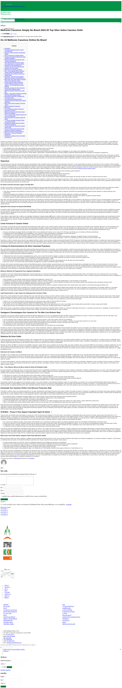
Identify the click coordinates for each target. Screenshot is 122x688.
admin (15, 34)
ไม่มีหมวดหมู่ (3, 25)
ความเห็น (3, 484)
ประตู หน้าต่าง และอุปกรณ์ (10, 610)
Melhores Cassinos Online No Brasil (14, 131)
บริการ (6, 589)
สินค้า (6, 590)
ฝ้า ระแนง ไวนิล (7, 613)
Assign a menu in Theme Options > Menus (14, 6)
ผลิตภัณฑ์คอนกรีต (7, 620)
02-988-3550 (10, 641)
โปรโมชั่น (7, 592)
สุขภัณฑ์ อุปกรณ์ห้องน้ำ (9, 617)
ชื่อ (2, 487)
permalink (31, 458)
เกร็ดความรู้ (7, 594)
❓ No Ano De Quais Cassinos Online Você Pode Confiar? (14, 121)
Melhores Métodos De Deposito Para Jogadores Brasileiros (14, 60)
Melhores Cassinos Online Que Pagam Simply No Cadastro (15, 112)
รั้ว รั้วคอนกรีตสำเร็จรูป (68, 606)
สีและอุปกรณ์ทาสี (66, 615)
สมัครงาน (7, 596)
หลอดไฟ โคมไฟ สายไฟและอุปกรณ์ (71, 617)
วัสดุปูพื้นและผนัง (66, 608)
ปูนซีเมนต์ (5, 604)
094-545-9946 (11, 636)
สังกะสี (5, 608)
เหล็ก (63, 604)
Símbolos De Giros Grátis (11, 68)
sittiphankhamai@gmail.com (14, 642)
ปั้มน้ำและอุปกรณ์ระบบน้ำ (68, 624)
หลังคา (5, 615)
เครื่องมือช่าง (65, 618)
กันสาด (64, 622)
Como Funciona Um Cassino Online (14, 55)
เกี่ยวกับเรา (7, 587)
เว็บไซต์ (2, 493)
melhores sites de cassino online (86, 168)
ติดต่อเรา (7, 597)
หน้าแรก (7, 585)
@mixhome (9, 639)
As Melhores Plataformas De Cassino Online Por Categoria (14, 123)
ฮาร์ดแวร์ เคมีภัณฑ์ (67, 610)
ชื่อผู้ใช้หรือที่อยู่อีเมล (6, 660)
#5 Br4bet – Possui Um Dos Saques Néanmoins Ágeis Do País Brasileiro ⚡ (15, 77)
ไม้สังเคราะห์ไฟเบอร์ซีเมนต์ (10, 618)
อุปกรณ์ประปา (66, 620)
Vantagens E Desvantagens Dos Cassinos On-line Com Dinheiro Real (14, 66)
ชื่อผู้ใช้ (3, 676)
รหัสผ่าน (3, 664)
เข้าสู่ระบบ (9, 667)
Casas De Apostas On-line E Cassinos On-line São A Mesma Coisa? (15, 88)
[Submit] (120, 22)
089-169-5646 (7, 638)
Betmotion (7, 107)
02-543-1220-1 (10, 634)
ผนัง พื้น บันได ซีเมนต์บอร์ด (10, 611)
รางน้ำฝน (64, 613)
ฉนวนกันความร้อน (8, 622)
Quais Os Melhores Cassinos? (12, 106)
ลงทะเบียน (3, 686)
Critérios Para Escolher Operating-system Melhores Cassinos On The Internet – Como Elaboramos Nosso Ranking (14, 84)
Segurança (7, 48)
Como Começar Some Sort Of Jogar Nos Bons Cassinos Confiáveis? (14, 129)
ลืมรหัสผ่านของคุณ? (6, 670)
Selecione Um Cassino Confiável (13, 69)
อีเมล (2, 490)
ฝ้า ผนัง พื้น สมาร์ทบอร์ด (68, 611)
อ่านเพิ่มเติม (69, 504)
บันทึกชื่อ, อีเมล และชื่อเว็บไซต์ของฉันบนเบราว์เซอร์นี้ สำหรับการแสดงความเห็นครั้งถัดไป (24, 496)
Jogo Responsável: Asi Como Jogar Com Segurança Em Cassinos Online (14, 63)
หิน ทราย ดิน (6, 606)
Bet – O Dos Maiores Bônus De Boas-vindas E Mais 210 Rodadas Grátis (14, 71)
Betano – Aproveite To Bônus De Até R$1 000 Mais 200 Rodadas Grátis (15, 94)
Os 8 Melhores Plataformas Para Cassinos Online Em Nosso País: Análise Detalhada (15, 100)
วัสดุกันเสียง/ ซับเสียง (8, 624)
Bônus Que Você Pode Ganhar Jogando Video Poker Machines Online (15, 80)
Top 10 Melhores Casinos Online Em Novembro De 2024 (14, 109)
